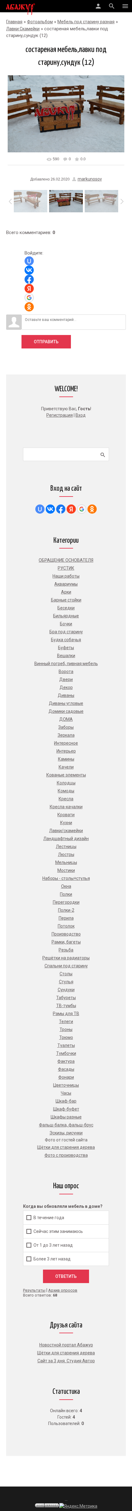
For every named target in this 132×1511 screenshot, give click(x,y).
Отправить (46, 341)
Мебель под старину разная (86, 21)
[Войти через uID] (29, 261)
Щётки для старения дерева (66, 1352)
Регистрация (59, 415)
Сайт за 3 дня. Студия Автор (66, 1360)
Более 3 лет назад (52, 1258)
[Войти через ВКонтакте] (29, 270)
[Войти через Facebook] (29, 279)
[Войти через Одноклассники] (29, 306)
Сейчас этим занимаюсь (58, 1231)
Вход (81, 415)
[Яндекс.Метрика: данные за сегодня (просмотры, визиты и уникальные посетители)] (78, 1506)
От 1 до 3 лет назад (53, 1245)
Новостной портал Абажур (66, 1344)
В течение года (48, 1217)
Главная (14, 21)
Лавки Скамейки (23, 28)
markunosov (90, 179)
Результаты (34, 1290)
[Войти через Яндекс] (29, 288)
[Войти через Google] (29, 297)
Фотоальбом (40, 21)
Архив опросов (62, 1290)
